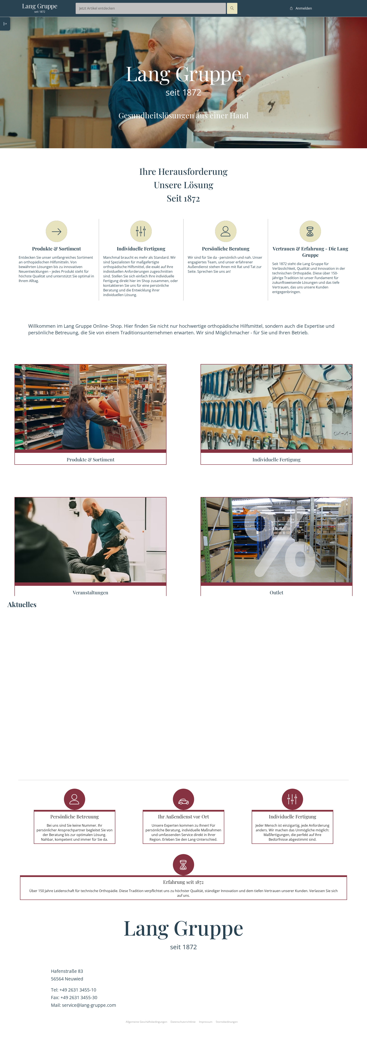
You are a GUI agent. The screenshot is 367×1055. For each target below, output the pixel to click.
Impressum (205, 1022)
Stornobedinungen (227, 1022)
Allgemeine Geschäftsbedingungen (146, 1022)
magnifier (232, 8)
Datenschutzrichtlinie (183, 1022)
